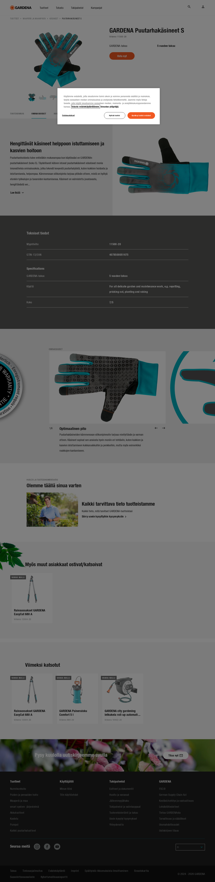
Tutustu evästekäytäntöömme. (85, 106)
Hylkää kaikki (114, 115)
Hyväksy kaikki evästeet (141, 115)
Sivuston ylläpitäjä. (110, 106)
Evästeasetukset (68, 115)
